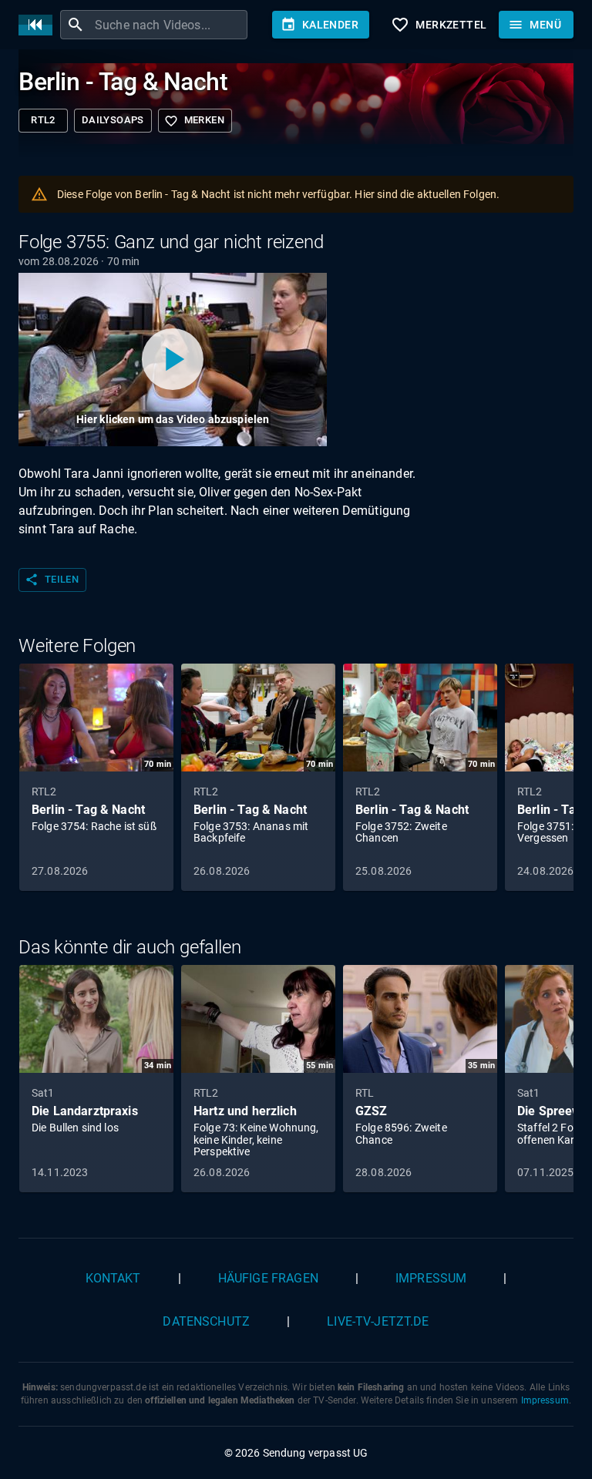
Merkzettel (438, 24)
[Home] (39, 25)
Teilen (52, 580)
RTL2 (43, 120)
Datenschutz (206, 1321)
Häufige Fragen (268, 1278)
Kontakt (113, 1278)
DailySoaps (113, 120)
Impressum (430, 1278)
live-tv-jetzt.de (378, 1321)
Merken (194, 121)
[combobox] (169, 24)
